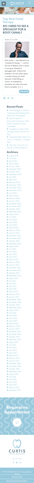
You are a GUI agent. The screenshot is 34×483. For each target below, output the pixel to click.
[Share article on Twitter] (8, 98)
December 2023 (15, 203)
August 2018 (13, 374)
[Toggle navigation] (30, 3)
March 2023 (13, 227)
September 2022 (15, 243)
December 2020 (15, 299)
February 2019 (14, 358)
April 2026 (13, 161)
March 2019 (13, 355)
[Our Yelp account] (20, 462)
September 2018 (15, 371)
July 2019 (12, 345)
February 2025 (14, 182)
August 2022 (14, 246)
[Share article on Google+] (12, 98)
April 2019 (13, 353)
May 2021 (13, 286)
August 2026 (14, 156)
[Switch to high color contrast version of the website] (3, 3)
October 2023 (14, 209)
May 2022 (13, 254)
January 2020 (14, 329)
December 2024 (15, 185)
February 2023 (14, 230)
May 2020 (13, 318)
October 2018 (14, 369)
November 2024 (15, 187)
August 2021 (13, 278)
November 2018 (15, 366)
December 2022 (15, 235)
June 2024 (13, 193)
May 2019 (13, 350)
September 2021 (15, 275)
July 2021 (12, 281)
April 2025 (13, 179)
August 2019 (13, 342)
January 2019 (14, 361)
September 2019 (15, 339)
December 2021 (15, 267)
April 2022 (13, 257)
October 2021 (14, 273)
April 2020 (13, 321)
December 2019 (15, 331)
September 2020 (15, 307)
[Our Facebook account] (13, 462)
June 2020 (13, 315)
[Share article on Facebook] (4, 98)
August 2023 (14, 214)
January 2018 (14, 387)
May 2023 (13, 222)
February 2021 (14, 294)
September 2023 (15, 211)
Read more (24, 91)
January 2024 (14, 201)
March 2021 (13, 291)
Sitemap (17, 474)
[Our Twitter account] (17, 462)
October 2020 (14, 305)
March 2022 (13, 259)
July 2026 (12, 158)
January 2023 (14, 233)
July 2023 (12, 217)
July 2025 (12, 177)
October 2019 (14, 337)
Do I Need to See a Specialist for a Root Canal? (16, 29)
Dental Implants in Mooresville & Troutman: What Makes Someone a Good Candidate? (18, 122)
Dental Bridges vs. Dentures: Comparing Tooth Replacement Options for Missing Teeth (18, 113)
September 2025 (15, 174)
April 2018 (13, 385)
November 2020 (15, 302)
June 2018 (12, 379)
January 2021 (14, 297)
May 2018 (13, 382)
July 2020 (12, 313)
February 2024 (14, 198)
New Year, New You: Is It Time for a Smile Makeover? (17, 146)
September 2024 (15, 190)
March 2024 (13, 195)
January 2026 (14, 166)
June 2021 (13, 283)
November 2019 (15, 334)
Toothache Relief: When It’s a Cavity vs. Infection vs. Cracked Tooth (19, 139)
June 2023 (13, 219)
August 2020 (14, 310)
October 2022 (14, 241)
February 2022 (14, 262)
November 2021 (15, 270)
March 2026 (13, 163)
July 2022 (12, 249)
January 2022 (14, 265)
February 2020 (14, 326)
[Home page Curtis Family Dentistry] (17, 447)
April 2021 (13, 289)
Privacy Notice (26, 472)
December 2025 (15, 169)
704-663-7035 (17, 459)
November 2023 (15, 206)
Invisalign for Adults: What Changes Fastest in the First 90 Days (18, 131)
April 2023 (13, 225)
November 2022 (15, 238)
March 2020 (13, 323)
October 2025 (14, 172)
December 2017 (15, 390)
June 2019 (13, 347)
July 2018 (12, 377)
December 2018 (15, 363)
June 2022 (13, 251)
